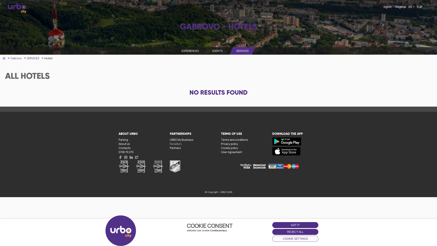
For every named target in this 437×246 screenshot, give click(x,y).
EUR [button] (419, 7)
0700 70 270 (126, 152)
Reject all (295, 231)
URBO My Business (181, 139)
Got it (295, 225)
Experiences (190, 51)
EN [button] (410, 7)
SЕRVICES (242, 51)
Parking (123, 139)
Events (218, 51)
